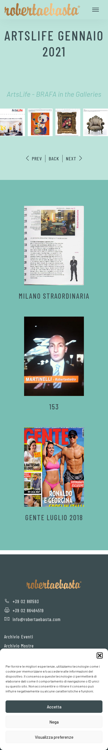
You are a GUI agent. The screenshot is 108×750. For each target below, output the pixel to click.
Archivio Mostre (19, 646)
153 (54, 406)
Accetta (54, 706)
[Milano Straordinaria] (54, 245)
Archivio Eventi (18, 636)
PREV (36, 158)
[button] (99, 655)
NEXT (72, 158)
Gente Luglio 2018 (54, 517)
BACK (54, 158)
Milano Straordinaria (54, 296)
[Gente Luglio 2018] (54, 467)
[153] (54, 356)
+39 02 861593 (25, 601)
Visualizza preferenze (54, 737)
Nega (54, 721)
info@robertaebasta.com (36, 619)
